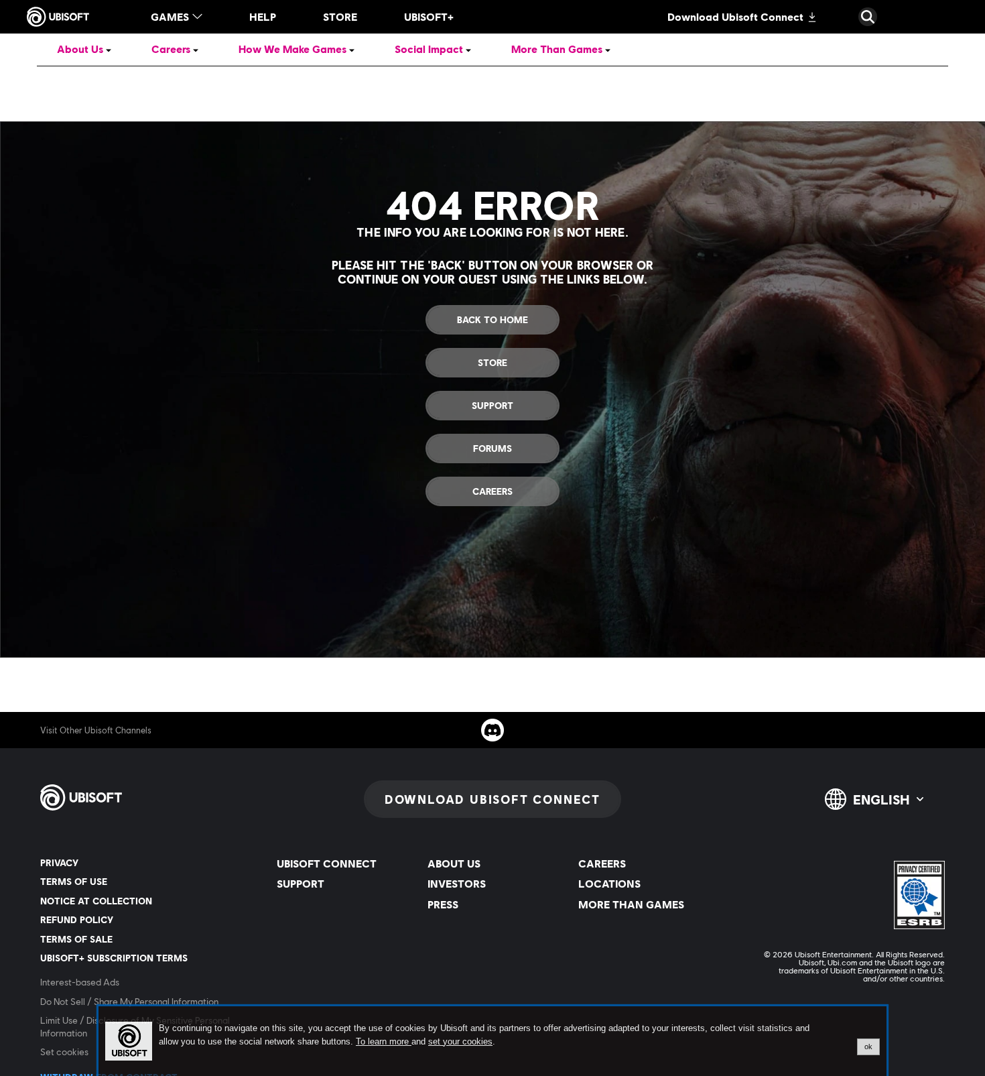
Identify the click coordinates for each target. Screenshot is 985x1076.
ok (868, 1046)
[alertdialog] (492, 1041)
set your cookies (460, 1042)
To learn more (383, 1041)
